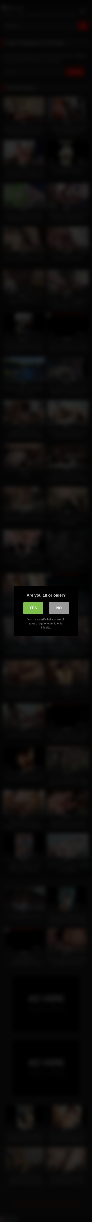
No (59, 608)
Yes (33, 608)
